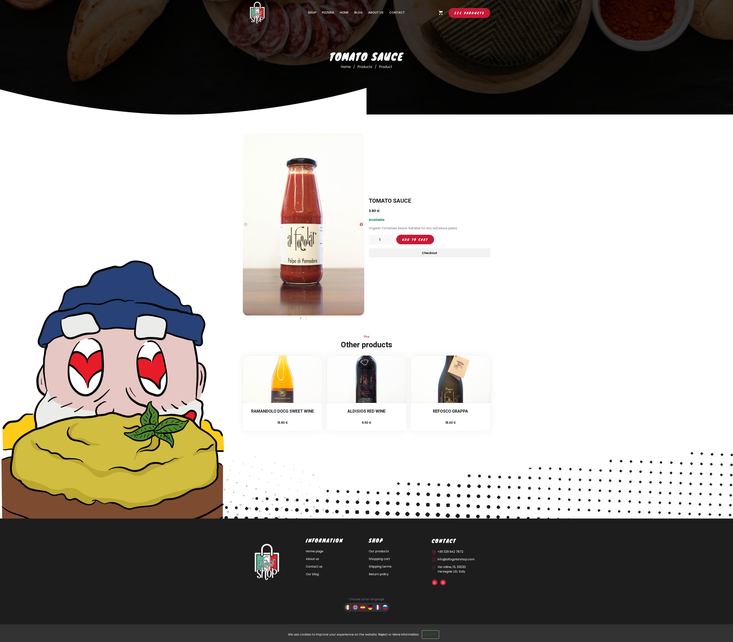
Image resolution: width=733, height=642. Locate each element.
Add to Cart (415, 239)
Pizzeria (328, 12)
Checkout (429, 253)
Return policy (379, 574)
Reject (383, 634)
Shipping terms (380, 566)
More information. (405, 634)
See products (469, 12)
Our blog (312, 574)
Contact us (314, 566)
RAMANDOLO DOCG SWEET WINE (282, 411)
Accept (430, 634)
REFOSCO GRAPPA (450, 411)
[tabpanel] (303, 224)
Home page (314, 551)
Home (344, 12)
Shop (312, 12)
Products (365, 67)
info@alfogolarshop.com (456, 559)
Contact (397, 12)
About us (375, 12)
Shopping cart (379, 559)
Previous (246, 225)
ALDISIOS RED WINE (366, 411)
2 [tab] (306, 318)
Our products (379, 551)
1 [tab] (301, 318)
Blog (358, 12)
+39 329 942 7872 (450, 551)
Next (361, 225)
